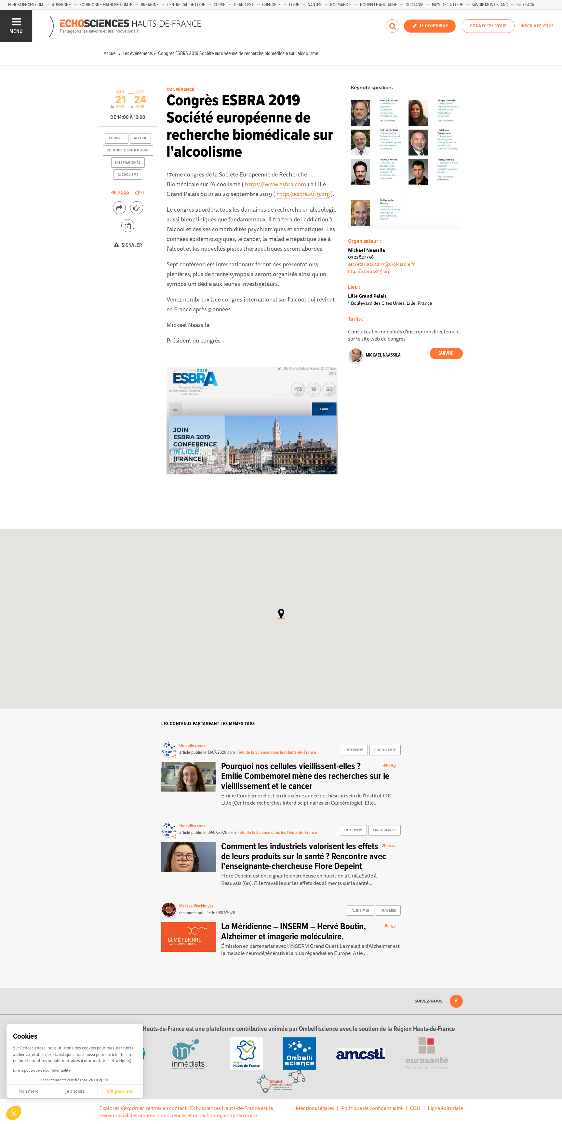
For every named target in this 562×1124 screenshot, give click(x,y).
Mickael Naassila (383, 355)
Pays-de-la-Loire (447, 5)
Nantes (314, 5)
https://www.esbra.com (275, 184)
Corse (219, 5)
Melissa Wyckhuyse (196, 906)
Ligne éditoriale (445, 1108)
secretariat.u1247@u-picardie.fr (381, 264)
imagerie (388, 910)
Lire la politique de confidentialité (42, 1070)
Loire (294, 5)
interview (354, 750)
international (127, 163)
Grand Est (243, 5)
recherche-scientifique (128, 150)
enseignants (384, 830)
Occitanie (414, 5)
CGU (415, 1108)
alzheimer (360, 910)
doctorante (385, 750)
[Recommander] (136, 207)
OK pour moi (120, 1091)
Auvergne (61, 5)
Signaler (131, 245)
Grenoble (271, 5)
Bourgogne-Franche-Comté (105, 5)
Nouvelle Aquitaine (378, 5)
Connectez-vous (488, 26)
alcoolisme (128, 175)
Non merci (29, 1091)
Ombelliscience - (194, 746)
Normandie (340, 5)
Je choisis (74, 1091)
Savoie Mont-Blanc (490, 5)
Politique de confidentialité (372, 1108)
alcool (140, 138)
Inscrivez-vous (537, 26)
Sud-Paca (525, 5)
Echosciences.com (25, 5)
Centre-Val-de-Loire (186, 5)
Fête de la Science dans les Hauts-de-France (276, 752)
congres (117, 138)
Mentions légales (315, 1108)
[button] (13, 1113)
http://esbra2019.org (303, 193)
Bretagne (149, 5)
